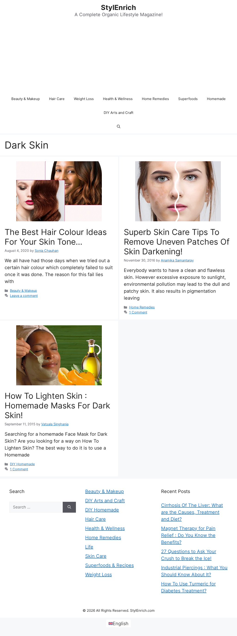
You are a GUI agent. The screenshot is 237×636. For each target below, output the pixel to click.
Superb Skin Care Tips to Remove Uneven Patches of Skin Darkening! (177, 241)
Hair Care (57, 99)
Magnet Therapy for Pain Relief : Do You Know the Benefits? (188, 535)
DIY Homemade (22, 464)
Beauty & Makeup (25, 99)
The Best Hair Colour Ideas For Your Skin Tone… (56, 236)
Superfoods (188, 99)
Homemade (216, 99)
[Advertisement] (118, 57)
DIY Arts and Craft (118, 112)
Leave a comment (24, 296)
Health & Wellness (118, 99)
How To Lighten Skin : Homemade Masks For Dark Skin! (57, 405)
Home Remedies (155, 99)
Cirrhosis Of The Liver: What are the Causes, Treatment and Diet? (192, 512)
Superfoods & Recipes (109, 565)
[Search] (69, 507)
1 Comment (138, 312)
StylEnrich (118, 7)
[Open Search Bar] (118, 127)
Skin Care (95, 556)
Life (89, 547)
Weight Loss (84, 99)
